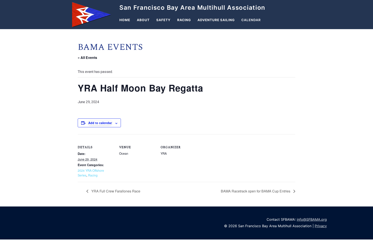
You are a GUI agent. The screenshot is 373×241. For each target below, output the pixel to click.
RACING (184, 20)
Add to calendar (100, 123)
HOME (124, 20)
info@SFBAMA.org (312, 219)
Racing (93, 175)
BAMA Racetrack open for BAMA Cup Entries (256, 191)
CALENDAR (251, 20)
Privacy (321, 226)
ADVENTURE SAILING (216, 20)
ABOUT (143, 20)
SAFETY (163, 20)
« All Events (87, 57)
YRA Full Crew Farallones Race (115, 191)
